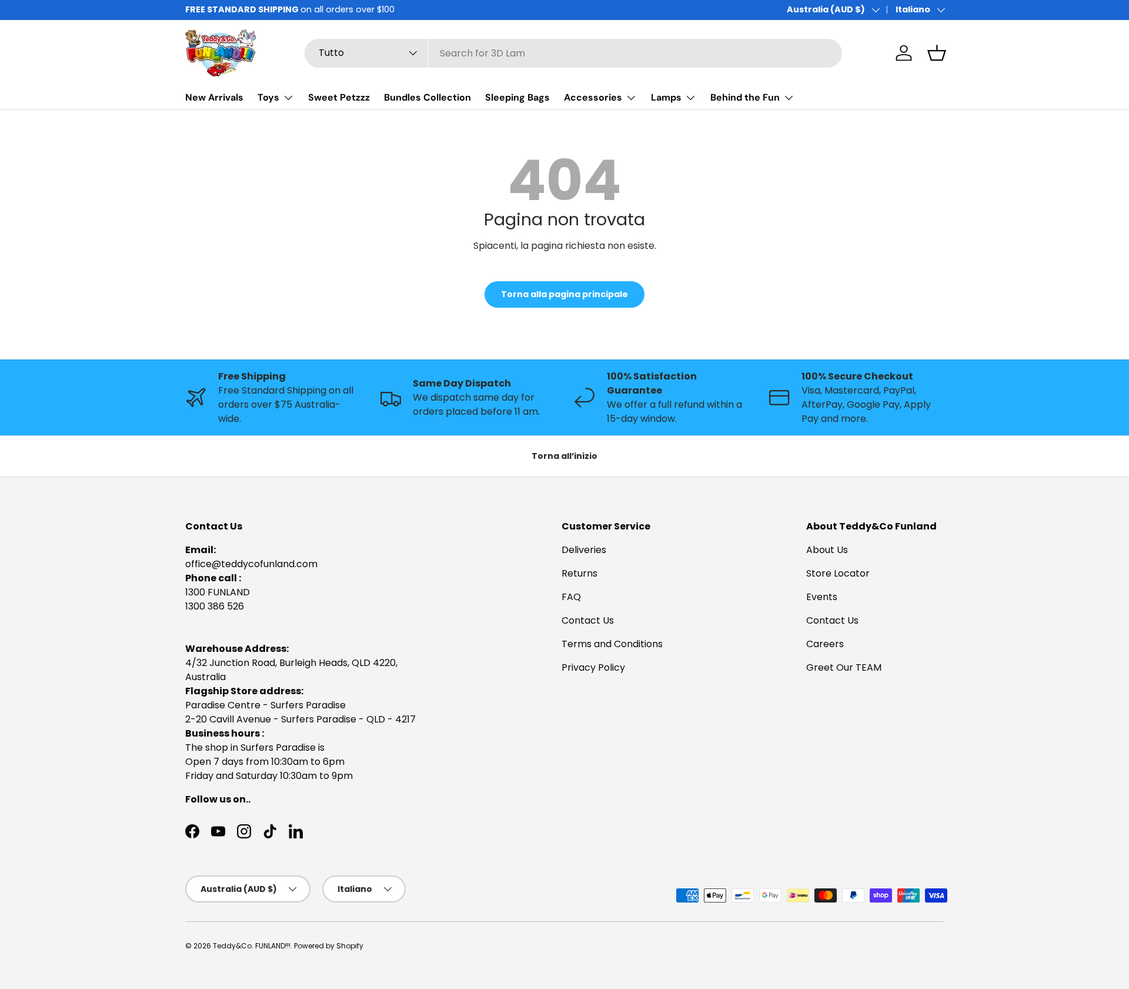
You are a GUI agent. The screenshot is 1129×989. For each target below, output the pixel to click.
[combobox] (573, 53)
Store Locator (838, 573)
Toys (268, 97)
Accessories (593, 97)
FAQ (571, 597)
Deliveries (584, 550)
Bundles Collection (427, 97)
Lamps (666, 97)
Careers (825, 644)
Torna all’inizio (564, 456)
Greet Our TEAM (843, 667)
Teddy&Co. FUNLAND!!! (251, 946)
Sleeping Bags (517, 97)
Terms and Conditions (612, 644)
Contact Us (588, 620)
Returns (579, 573)
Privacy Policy (593, 667)
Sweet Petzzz (339, 97)
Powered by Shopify (328, 946)
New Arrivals (214, 97)
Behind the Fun (745, 97)
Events (821, 597)
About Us (827, 550)
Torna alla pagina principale (564, 294)
